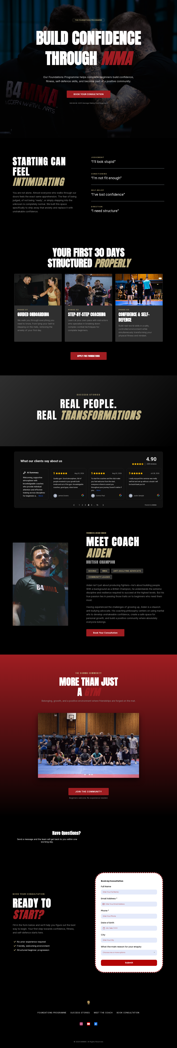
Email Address (109, 898)
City (103, 934)
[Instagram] (81, 1023)
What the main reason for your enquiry (121, 946)
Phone (105, 910)
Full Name (106, 886)
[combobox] (129, 952)
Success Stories (80, 1013)
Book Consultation (128, 1013)
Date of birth (107, 922)
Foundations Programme (52, 1013)
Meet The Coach (103, 1013)
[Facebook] (95, 1023)
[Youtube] (88, 1023)
